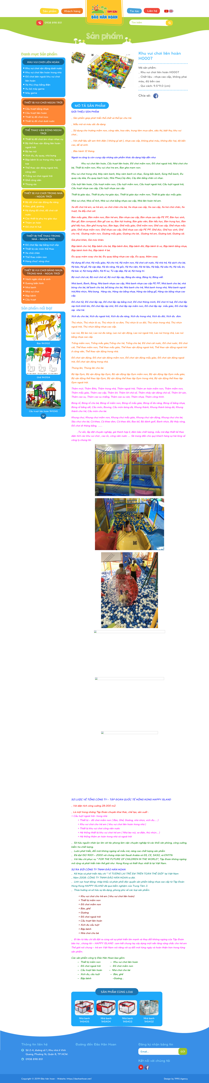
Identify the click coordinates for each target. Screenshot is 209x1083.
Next (43, 416)
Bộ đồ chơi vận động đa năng (41, 202)
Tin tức (134, 11)
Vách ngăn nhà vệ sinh (37, 279)
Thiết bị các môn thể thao (39, 248)
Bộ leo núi (31, 151)
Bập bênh (30, 295)
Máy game (31, 92)
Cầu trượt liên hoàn (36, 112)
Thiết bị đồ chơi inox (36, 116)
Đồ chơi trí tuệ (33, 226)
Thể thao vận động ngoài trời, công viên (41, 169)
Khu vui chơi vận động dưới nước (43, 68)
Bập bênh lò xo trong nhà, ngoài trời (43, 161)
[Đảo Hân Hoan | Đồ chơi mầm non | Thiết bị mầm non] (105, 13)
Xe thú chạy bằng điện (37, 84)
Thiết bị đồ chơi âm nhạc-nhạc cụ (44, 139)
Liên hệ (152, 10)
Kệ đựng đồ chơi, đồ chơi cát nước (41, 212)
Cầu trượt (30, 299)
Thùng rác (31, 184)
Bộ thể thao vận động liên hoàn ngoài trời (42, 145)
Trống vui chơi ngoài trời (38, 175)
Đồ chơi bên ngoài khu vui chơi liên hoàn (42, 78)
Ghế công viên (33, 180)
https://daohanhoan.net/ (79, 1078)
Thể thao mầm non (36, 256)
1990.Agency (181, 1078)
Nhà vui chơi (32, 291)
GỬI (183, 1051)
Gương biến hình (34, 283)
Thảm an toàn (33, 222)
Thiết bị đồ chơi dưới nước (40, 120)
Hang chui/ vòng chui (37, 261)
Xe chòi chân (32, 252)
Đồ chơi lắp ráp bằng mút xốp (42, 244)
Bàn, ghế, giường (34, 206)
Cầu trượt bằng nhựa (36, 108)
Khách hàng (72, 11)
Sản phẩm (49, 11)
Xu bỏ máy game (34, 88)
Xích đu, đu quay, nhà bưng (40, 155)
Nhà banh (30, 287)
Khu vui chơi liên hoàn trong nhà (43, 72)
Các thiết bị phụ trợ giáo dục (41, 218)
